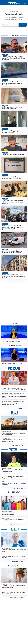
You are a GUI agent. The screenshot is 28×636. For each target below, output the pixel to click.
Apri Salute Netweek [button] (18, 561)
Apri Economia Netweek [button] (17, 597)
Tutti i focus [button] (20, 408)
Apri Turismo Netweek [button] (17, 525)
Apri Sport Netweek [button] (18, 488)
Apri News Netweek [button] (18, 445)
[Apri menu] (2, 2)
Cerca (22, 24)
